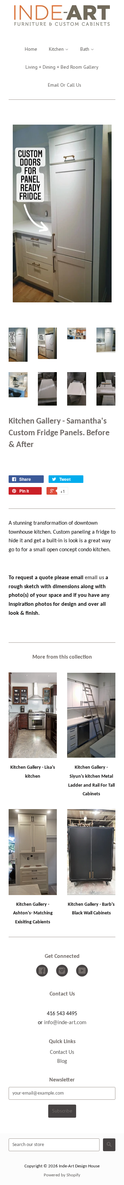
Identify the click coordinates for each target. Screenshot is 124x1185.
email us (94, 578)
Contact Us (62, 1052)
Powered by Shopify (62, 1175)
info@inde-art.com (65, 1023)
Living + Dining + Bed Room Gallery (62, 67)
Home (31, 49)
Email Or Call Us (64, 85)
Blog (62, 1061)
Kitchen (57, 49)
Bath (85, 49)
